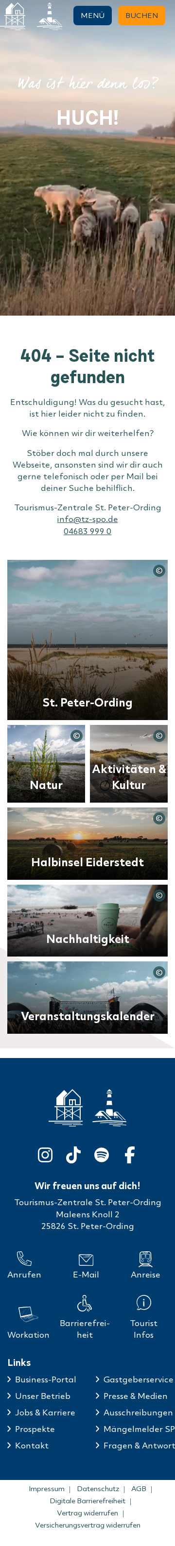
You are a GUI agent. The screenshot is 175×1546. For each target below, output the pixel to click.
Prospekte (35, 1428)
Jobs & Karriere (45, 1412)
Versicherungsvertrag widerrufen (87, 1525)
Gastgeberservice (139, 1379)
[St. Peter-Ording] (12, 16)
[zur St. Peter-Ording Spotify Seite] (101, 1153)
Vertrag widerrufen (87, 1513)
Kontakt (32, 1445)
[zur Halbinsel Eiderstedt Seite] (109, 1107)
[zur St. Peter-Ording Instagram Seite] (45, 1153)
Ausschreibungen (138, 1412)
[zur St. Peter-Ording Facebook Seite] (129, 1153)
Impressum (47, 1489)
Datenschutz (98, 1489)
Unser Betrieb (42, 1395)
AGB (138, 1489)
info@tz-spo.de (87, 518)
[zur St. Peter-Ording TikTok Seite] (73, 1153)
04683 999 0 (87, 531)
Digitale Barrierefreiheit (87, 1501)
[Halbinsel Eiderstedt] (49, 16)
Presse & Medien (136, 1395)
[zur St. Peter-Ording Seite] (66, 1107)
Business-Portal (45, 1379)
